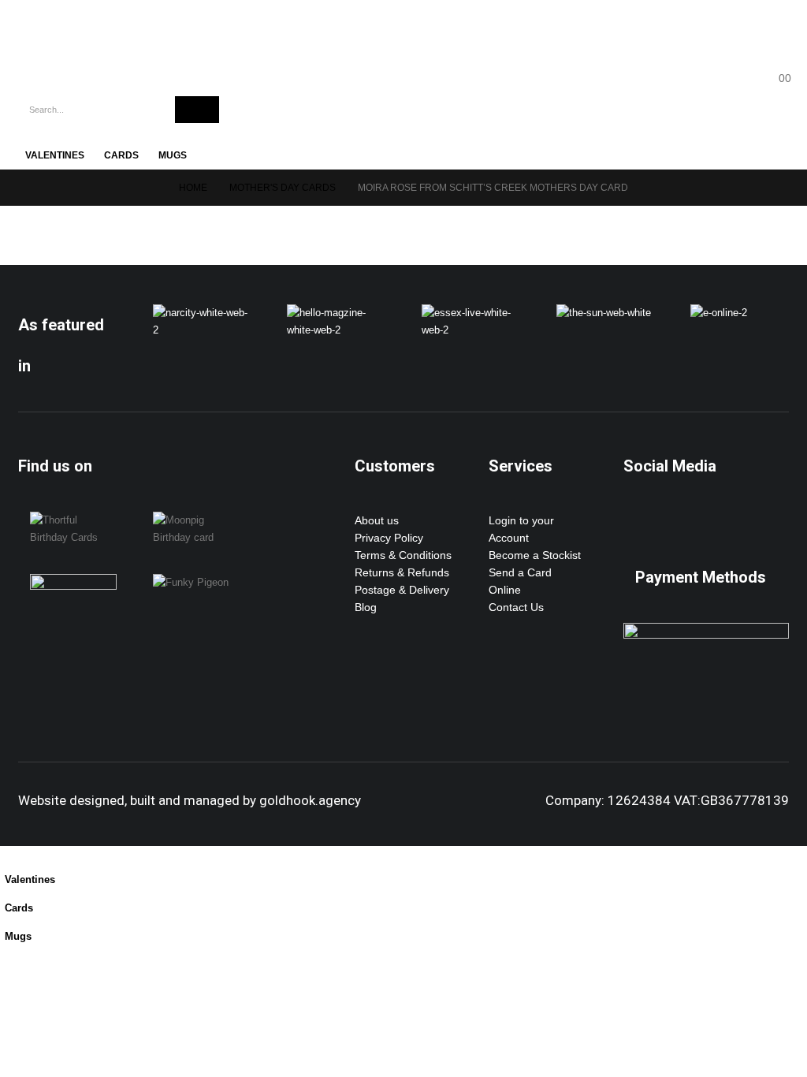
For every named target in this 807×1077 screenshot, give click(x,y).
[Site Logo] (87, 40)
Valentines (54, 155)
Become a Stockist (535, 555)
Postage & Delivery (402, 589)
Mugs (172, 155)
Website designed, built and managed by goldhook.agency (189, 800)
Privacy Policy (389, 537)
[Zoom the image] (202, 313)
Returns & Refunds (402, 572)
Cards (121, 155)
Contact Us (516, 607)
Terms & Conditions (403, 555)
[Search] (197, 109)
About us (377, 520)
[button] (9, 854)
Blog (366, 607)
